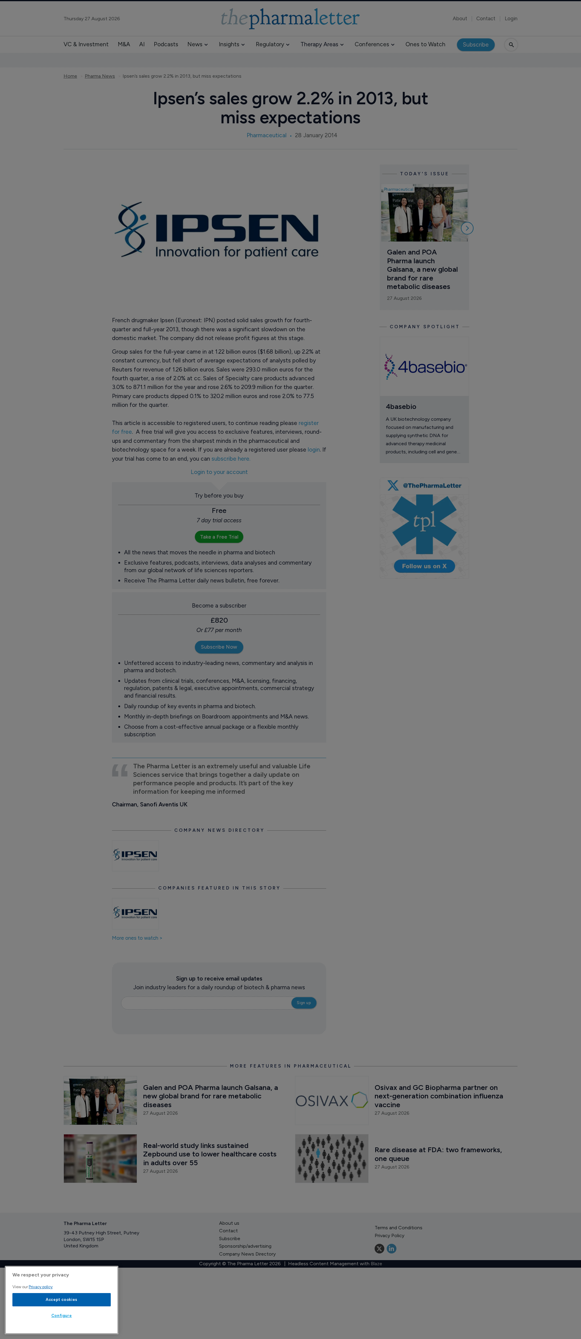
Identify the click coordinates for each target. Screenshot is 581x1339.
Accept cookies (61, 1299)
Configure (61, 1315)
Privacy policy (41, 1287)
